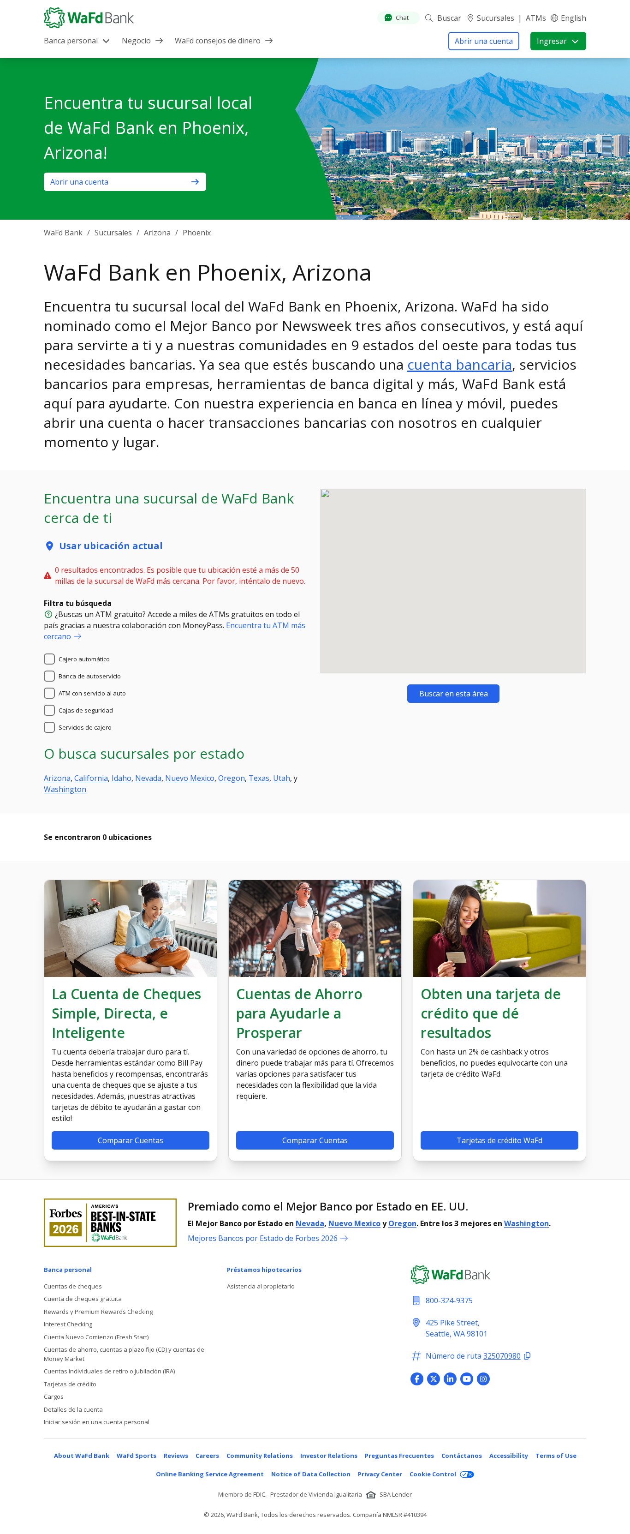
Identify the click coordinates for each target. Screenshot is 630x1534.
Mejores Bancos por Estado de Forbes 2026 (263, 1238)
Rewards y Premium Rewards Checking (98, 1311)
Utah (281, 778)
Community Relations (259, 1455)
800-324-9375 (449, 1300)
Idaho (121, 778)
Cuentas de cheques (73, 1286)
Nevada (148, 778)
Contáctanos (461, 1455)
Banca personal (71, 41)
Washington (65, 789)
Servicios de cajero (85, 727)
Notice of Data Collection (311, 1474)
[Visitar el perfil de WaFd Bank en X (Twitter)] (433, 1378)
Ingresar (552, 41)
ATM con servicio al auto (92, 693)
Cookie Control (433, 1474)
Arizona (157, 233)
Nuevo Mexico (189, 778)
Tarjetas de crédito (70, 1384)
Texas (259, 778)
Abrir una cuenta (484, 41)
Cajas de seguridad (86, 710)
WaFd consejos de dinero (218, 41)
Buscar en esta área (453, 694)
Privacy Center (380, 1474)
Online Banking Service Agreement (210, 1474)
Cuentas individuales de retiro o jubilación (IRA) (109, 1371)
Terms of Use (556, 1455)
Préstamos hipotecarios (264, 1269)
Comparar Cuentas (130, 1140)
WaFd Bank (63, 233)
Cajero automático (84, 659)
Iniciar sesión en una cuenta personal (96, 1422)
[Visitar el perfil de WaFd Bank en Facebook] (416, 1378)
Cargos (54, 1396)
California (91, 778)
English (573, 18)
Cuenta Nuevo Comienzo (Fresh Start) (96, 1337)
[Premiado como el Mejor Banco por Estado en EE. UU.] (110, 1222)
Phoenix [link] (197, 233)
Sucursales (495, 18)
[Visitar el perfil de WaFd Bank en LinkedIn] (450, 1378)
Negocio (136, 41)
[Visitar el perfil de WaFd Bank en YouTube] (466, 1378)
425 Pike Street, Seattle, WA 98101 (456, 1328)
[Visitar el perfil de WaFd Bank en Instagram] (483, 1378)
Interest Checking (68, 1324)
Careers (207, 1455)
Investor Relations (328, 1455)
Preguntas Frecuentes (399, 1455)
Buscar (449, 18)
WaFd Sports (136, 1455)
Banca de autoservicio (90, 676)
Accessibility (508, 1455)
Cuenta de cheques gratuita (83, 1298)
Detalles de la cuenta (73, 1409)
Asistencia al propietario (261, 1286)
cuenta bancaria (459, 364)
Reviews (176, 1455)
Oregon (231, 778)
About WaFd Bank (81, 1455)
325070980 (502, 1356)
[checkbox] (49, 659)
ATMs (536, 18)
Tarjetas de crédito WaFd (499, 1140)
